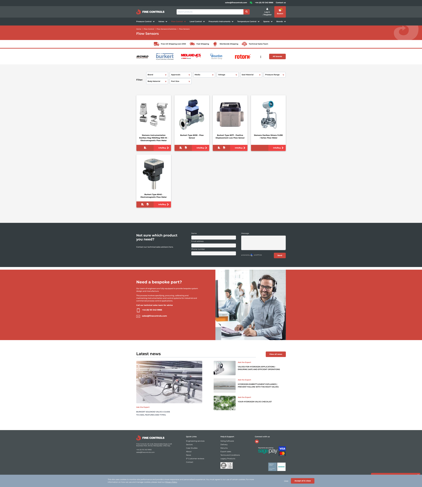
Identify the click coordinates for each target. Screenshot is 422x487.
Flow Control (177, 21)
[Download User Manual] (186, 148)
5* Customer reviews (195, 459)
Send (279, 255)
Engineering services (195, 441)
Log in (267, 12)
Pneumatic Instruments (220, 21)
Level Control (196, 21)
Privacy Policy (171, 482)
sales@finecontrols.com (236, 3)
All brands (277, 56)
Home (138, 29)
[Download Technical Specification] (145, 148)
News (188, 455)
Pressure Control (144, 21)
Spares (266, 21)
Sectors (189, 444)
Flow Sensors (184, 29)
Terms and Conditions (230, 455)
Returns (224, 448)
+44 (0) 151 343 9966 (264, 3)
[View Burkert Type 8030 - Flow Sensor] (192, 114)
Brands (279, 21)
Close (286, 481)
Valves (161, 21)
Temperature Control (247, 21)
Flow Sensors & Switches (166, 29)
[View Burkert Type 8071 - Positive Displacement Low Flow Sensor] (230, 114)
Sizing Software (227, 441)
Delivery (224, 444)
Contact (189, 462)
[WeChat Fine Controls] (251, 3)
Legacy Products (227, 459)
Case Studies (191, 448)
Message (245, 233)
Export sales (225, 452)
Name (194, 233)
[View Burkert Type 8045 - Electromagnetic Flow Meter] (153, 173)
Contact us (281, 3)
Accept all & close (303, 481)
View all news (275, 354)
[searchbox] (210, 12)
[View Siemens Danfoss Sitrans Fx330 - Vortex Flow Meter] (268, 114)
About (189, 452)
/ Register (267, 15)
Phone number (198, 249)
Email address (197, 241)
